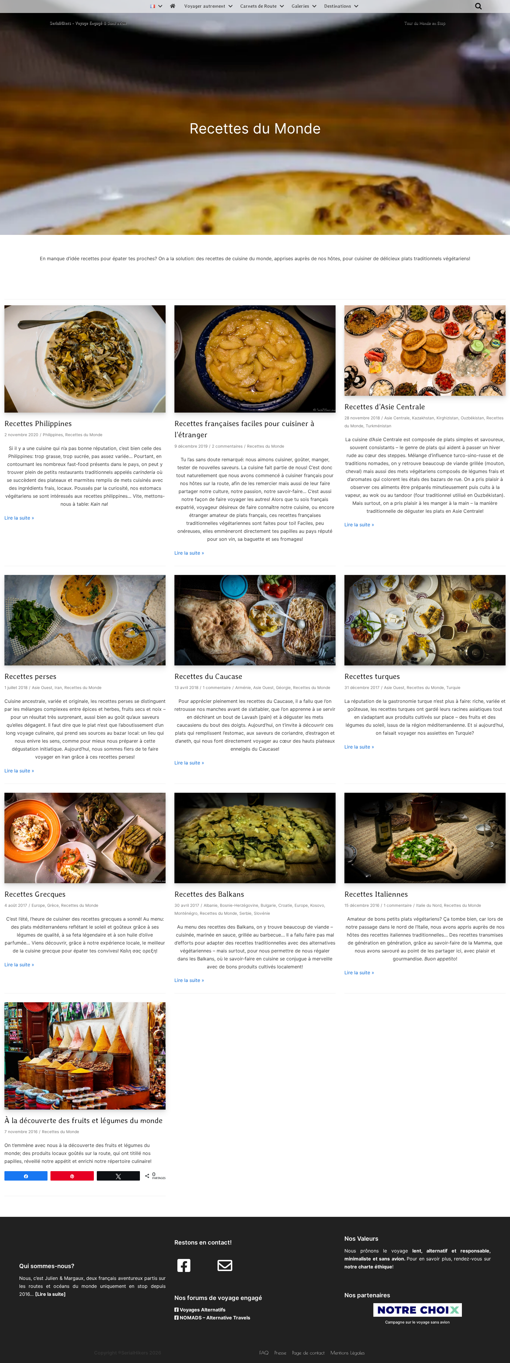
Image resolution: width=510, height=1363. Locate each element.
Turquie (453, 687)
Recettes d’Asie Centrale (384, 406)
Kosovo (317, 905)
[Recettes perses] (85, 664)
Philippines (53, 434)
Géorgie (283, 687)
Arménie (243, 687)
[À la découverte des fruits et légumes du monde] (85, 1108)
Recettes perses (30, 676)
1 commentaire (217, 687)
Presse (280, 1352)
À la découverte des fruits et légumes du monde (83, 1120)
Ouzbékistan (472, 418)
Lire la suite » (19, 518)
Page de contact (308, 1352)
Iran (58, 687)
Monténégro (185, 913)
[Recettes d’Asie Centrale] (425, 394)
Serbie (245, 913)
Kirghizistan (447, 418)
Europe (38, 905)
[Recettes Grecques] (85, 881)
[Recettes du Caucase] (255, 664)
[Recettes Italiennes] (425, 881)
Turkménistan (378, 425)
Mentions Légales (348, 1352)
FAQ (264, 1352)
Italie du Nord (429, 905)
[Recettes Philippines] (85, 411)
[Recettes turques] (425, 664)
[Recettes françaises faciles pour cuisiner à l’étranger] (255, 411)
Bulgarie (268, 905)
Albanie (211, 905)
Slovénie (262, 913)
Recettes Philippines (38, 423)
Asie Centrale (397, 418)
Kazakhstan (423, 418)
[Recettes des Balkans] (255, 881)
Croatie (285, 905)
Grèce (53, 905)
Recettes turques (372, 676)
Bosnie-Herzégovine (239, 905)
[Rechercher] (478, 5)
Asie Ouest (42, 687)
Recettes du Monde (83, 434)
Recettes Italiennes (376, 894)
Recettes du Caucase (208, 676)
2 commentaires (227, 446)
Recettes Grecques (35, 894)
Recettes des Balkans (209, 894)
